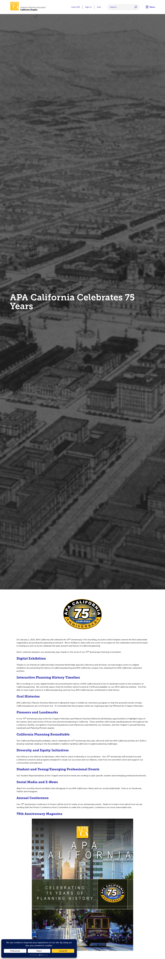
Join (99, 7)
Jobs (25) (75, 7)
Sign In (88, 7)
